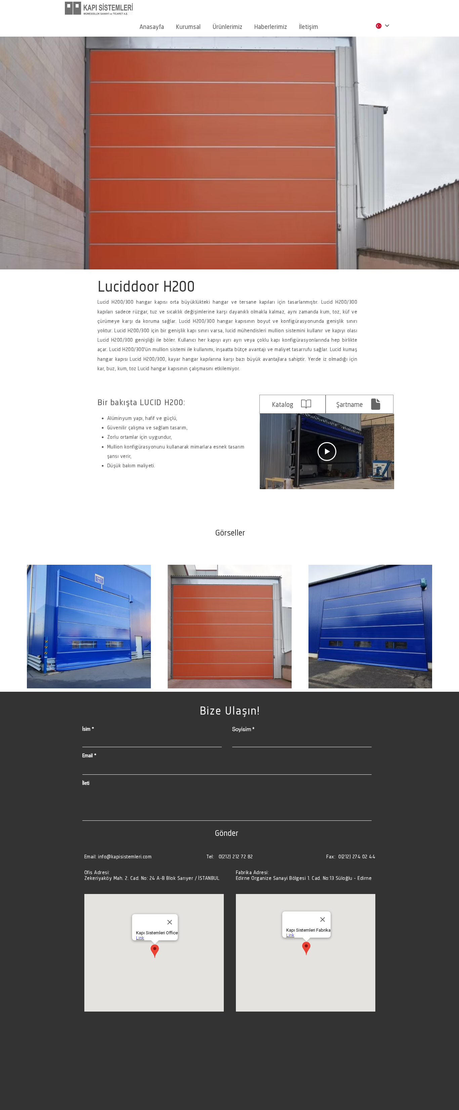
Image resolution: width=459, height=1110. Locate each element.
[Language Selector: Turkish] (382, 25)
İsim (86, 729)
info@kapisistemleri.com (125, 856)
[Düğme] (153, 875)
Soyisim (241, 729)
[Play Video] (327, 451)
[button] (188, 23)
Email (87, 755)
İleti (85, 783)
